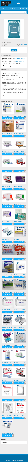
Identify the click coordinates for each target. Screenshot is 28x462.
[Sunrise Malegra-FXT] (20, 303)
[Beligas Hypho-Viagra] (20, 109)
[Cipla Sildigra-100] (8, 320)
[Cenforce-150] (20, 162)
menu (2, 8)
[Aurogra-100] (8, 232)
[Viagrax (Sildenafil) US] (8, 391)
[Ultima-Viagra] (8, 109)
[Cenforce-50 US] (8, 373)
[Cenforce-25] (20, 232)
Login (18, 4)
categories (12, 8)
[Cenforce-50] (8, 250)
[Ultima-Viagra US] (20, 127)
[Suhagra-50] (8, 215)
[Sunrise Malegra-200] (8, 285)
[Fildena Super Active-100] (8, 267)
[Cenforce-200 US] (20, 373)
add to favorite (23, 44)
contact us (23, 8)
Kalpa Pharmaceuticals (19, 58)
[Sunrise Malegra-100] (20, 267)
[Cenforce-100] (8, 162)
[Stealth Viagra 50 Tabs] (20, 391)
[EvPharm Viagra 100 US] (8, 355)
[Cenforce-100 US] (20, 355)
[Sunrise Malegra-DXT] (8, 303)
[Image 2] (14, 38)
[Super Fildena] (8, 338)
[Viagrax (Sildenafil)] (20, 408)
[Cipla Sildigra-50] (20, 320)
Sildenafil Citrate (20, 61)
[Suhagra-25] (20, 197)
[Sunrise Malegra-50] (20, 285)
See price (14, 50)
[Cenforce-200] (8, 179)
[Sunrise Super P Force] (20, 338)
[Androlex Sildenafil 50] (8, 426)
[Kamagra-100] (20, 215)
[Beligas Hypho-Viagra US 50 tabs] (8, 127)
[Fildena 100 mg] (20, 179)
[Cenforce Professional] (8, 144)
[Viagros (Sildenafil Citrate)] (8, 408)
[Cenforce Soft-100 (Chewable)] (20, 144)
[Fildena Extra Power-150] (20, 250)
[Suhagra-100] (8, 197)
